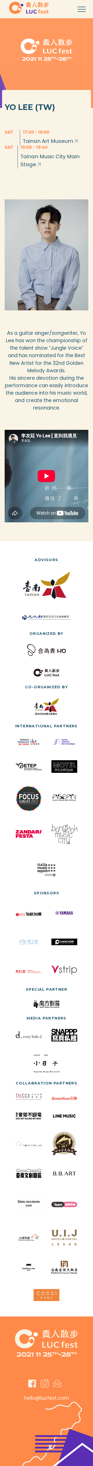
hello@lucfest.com (46, 1398)
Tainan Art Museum (48, 141)
